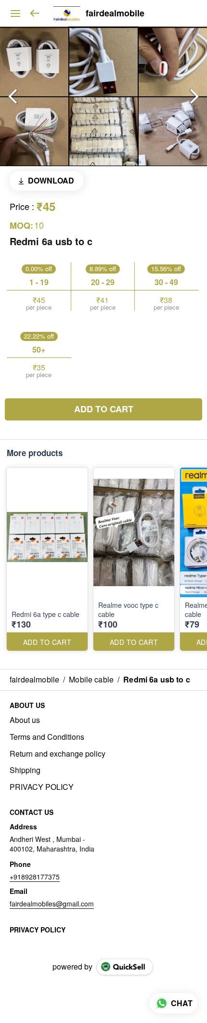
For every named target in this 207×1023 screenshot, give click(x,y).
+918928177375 (35, 876)
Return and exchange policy (57, 753)
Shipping (25, 770)
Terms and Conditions (47, 737)
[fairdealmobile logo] (66, 13)
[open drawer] (15, 13)
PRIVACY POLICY (42, 787)
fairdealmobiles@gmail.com (52, 903)
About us (25, 720)
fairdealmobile (115, 13)
